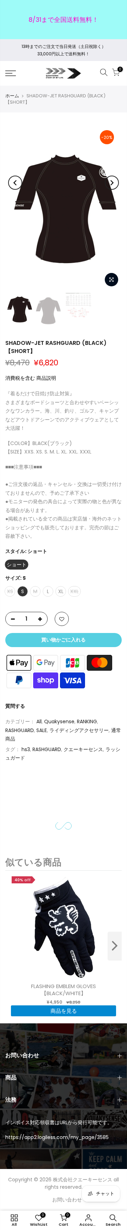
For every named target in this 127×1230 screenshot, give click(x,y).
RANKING (87, 721)
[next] (115, 946)
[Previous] (15, 183)
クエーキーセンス (83, 749)
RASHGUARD (19, 730)
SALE (41, 730)
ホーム (12, 95)
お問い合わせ (67, 1199)
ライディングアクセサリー (79, 730)
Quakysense (59, 721)
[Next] (112, 183)
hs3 (26, 749)
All (39, 721)
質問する (15, 706)
